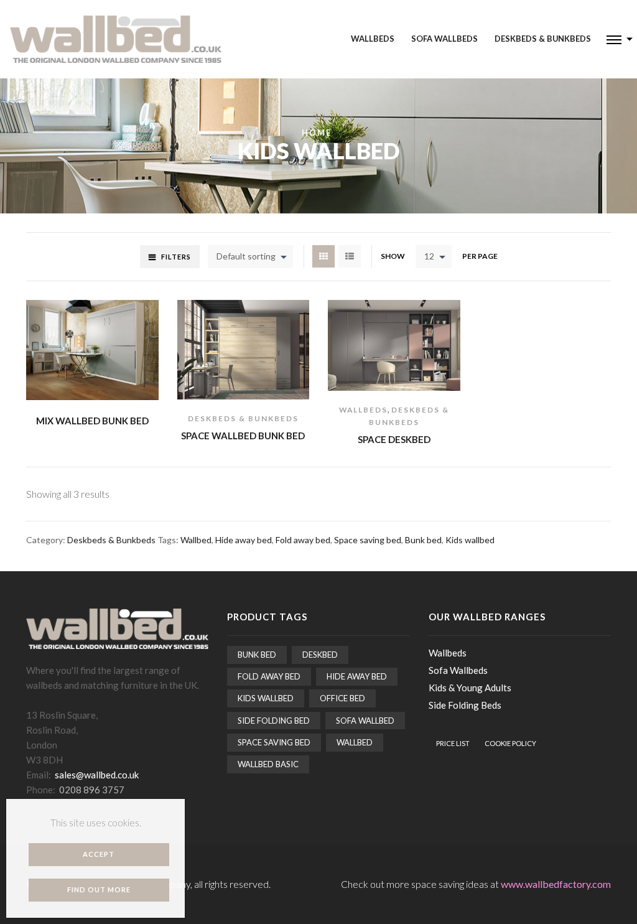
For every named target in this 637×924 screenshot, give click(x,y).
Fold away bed (303, 539)
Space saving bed (367, 539)
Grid (323, 256)
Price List (453, 743)
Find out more (99, 889)
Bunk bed (423, 539)
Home (317, 133)
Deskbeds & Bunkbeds (543, 39)
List (349, 256)
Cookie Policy (510, 743)
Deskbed (320, 655)
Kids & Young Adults (470, 687)
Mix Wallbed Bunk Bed (92, 420)
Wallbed (196, 539)
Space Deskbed (394, 439)
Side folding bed (274, 721)
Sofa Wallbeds (444, 39)
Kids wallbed (470, 539)
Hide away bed (243, 539)
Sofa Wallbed (365, 721)
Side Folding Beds (465, 705)
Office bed (342, 698)
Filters (176, 257)
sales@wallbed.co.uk (97, 774)
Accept (98, 854)
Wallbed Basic (268, 764)
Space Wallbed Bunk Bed (243, 435)
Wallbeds (372, 39)
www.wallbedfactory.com (556, 884)
